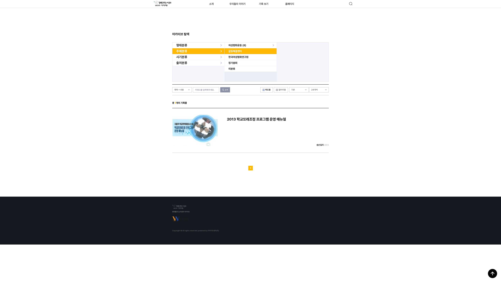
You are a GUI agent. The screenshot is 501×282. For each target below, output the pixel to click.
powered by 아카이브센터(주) (208, 231)
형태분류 (181, 45)
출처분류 (181, 63)
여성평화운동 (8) (237, 45)
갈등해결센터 (235, 51)
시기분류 (181, 57)
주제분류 (181, 51)
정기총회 (232, 62)
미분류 (231, 68)
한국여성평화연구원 (238, 57)
